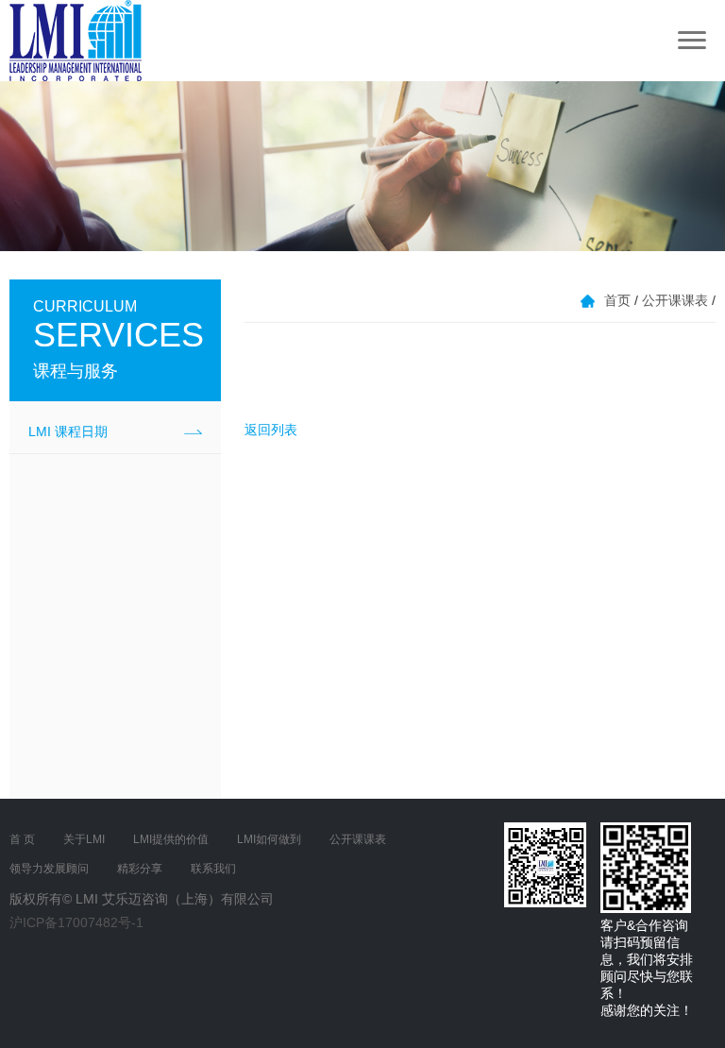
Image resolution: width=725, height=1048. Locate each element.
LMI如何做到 (269, 839)
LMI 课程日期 (68, 431)
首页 (617, 300)
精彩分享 (139, 868)
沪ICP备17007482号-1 (76, 922)
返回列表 (270, 429)
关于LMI (84, 839)
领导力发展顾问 (49, 868)
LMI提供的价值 (171, 839)
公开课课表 (675, 300)
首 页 (22, 839)
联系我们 (213, 868)
